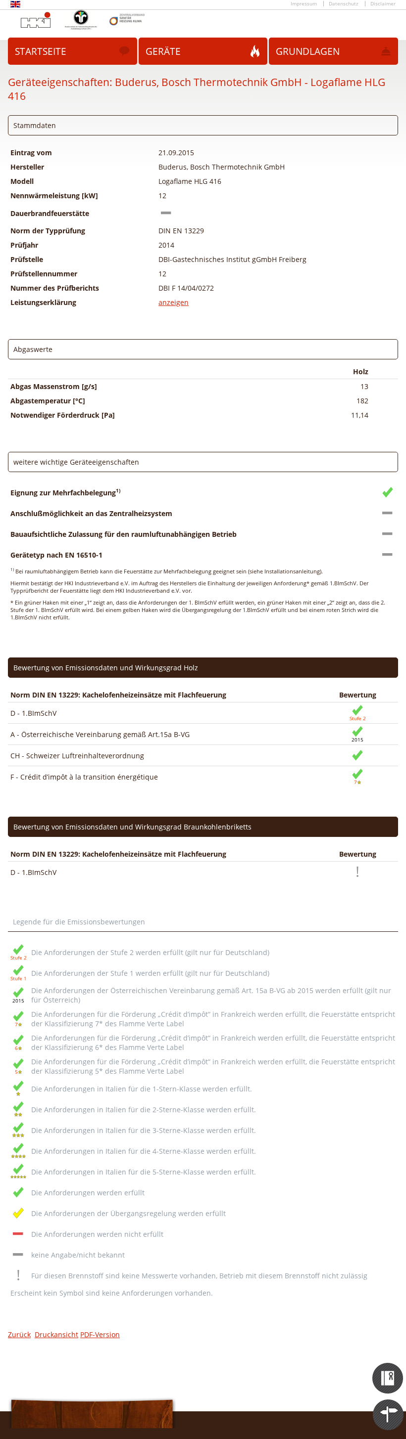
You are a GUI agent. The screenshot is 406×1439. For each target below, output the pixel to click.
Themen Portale (388, 1406)
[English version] (15, 5)
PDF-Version (100, 1334)
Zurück (19, 1334)
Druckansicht (56, 1334)
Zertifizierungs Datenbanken (388, 1369)
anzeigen (173, 302)
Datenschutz (343, 3)
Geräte (163, 51)
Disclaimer (383, 3)
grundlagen (308, 51)
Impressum (304, 3)
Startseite (40, 51)
